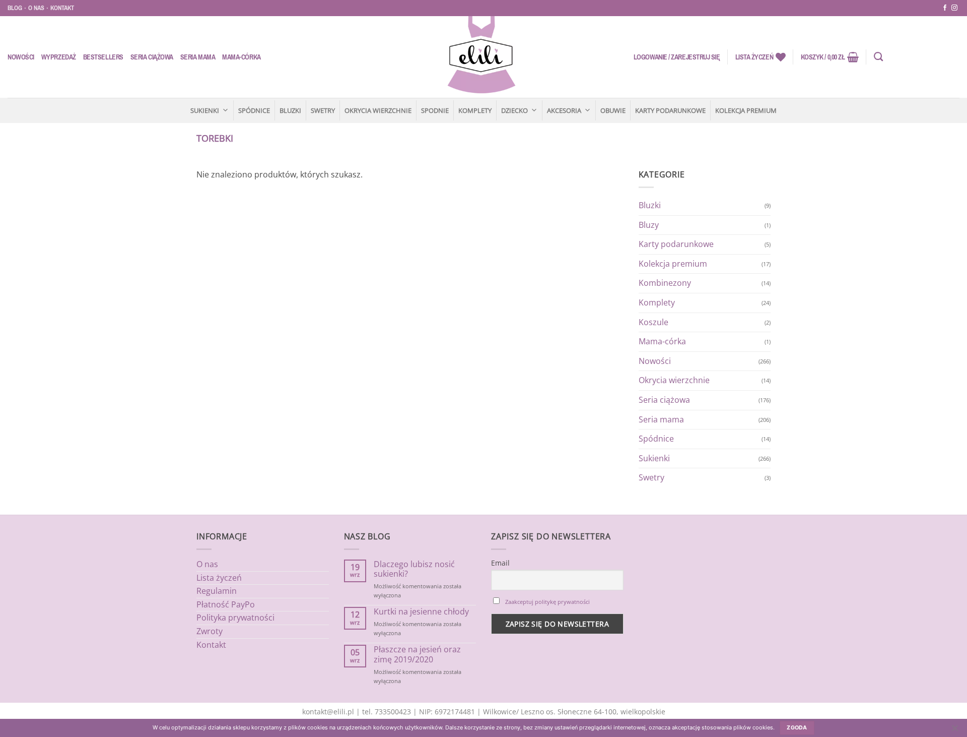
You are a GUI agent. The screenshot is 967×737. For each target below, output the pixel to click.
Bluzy (649, 224)
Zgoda (797, 727)
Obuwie (613, 110)
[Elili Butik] (481, 57)
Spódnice (254, 110)
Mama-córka (241, 57)
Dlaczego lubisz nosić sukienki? (414, 569)
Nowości (21, 57)
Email (500, 563)
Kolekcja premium (746, 110)
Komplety (475, 110)
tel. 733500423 (386, 711)
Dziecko (514, 110)
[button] (677, 57)
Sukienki (204, 110)
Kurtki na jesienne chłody (421, 612)
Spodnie (435, 110)
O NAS (36, 8)
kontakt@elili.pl (328, 711)
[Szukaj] (878, 57)
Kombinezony (665, 282)
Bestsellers (103, 57)
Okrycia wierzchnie (377, 110)
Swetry (323, 110)
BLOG (15, 8)
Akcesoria (564, 110)
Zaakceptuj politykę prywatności (547, 601)
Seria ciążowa (151, 57)
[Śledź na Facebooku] (945, 8)
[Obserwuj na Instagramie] (954, 8)
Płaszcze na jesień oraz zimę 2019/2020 (417, 654)
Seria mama (197, 57)
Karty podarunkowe (670, 110)
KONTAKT (62, 8)
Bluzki (290, 110)
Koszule (653, 322)
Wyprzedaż (58, 57)
